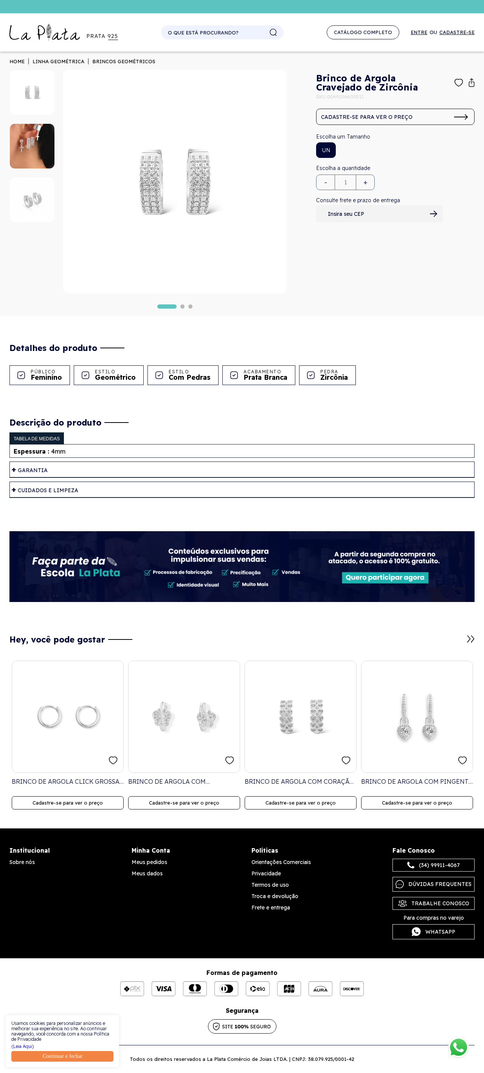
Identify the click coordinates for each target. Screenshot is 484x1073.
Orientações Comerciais (281, 862)
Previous (461, 643)
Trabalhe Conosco (440, 903)
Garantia (33, 470)
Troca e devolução (274, 896)
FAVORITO (113, 760)
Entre (419, 32)
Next (471, 639)
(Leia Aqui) (22, 1046)
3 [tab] (190, 306)
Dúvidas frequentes (440, 884)
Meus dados (147, 873)
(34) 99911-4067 (439, 865)
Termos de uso (270, 884)
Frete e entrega (270, 907)
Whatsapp (440, 931)
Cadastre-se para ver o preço (367, 117)
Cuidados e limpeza (48, 490)
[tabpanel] (175, 181)
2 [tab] (182, 306)
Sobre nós (22, 862)
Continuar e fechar (62, 1056)
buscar (273, 32)
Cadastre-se (457, 32)
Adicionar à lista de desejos (459, 82)
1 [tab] (167, 306)
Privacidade (266, 873)
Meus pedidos (149, 862)
